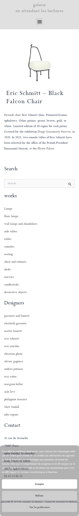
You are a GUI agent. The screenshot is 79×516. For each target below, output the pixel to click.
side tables (10, 231)
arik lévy (9, 392)
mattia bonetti (13, 331)
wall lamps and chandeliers (20, 224)
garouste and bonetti (16, 316)
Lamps (8, 209)
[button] (39, 21)
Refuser (39, 495)
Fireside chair (13, 115)
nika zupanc (11, 414)
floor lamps (11, 216)
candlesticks (11, 284)
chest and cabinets (15, 262)
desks (7, 269)
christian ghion (13, 354)
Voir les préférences (39, 507)
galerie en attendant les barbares (39, 8)
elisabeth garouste (15, 323)
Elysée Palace (45, 148)
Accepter (39, 484)
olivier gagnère (13, 361)
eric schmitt (11, 338)
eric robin (10, 376)
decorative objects (15, 292)
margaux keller (13, 384)
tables (7, 239)
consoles (9, 247)
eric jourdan (11, 346)
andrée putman (13, 369)
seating (8, 254)
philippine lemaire (15, 399)
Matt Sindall (11, 407)
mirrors (9, 277)
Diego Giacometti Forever (54, 132)
